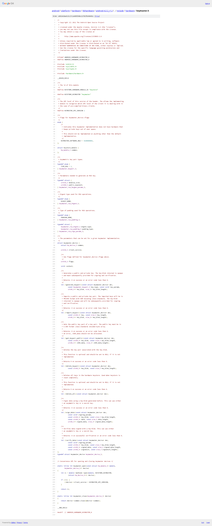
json (208, 522)
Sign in (207, 3)
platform (65, 10)
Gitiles (13, 522)
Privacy (19, 522)
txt (202, 522)
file (97, 16)
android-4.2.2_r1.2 (104, 10)
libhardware (88, 10)
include (120, 10)
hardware (76, 10)
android (55, 10)
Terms (25, 522)
